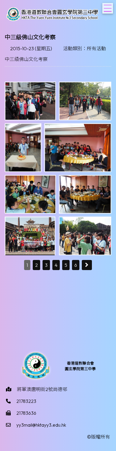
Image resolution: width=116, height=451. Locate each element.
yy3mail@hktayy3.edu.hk (41, 425)
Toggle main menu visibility (107, 8)
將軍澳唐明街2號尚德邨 (42, 389)
